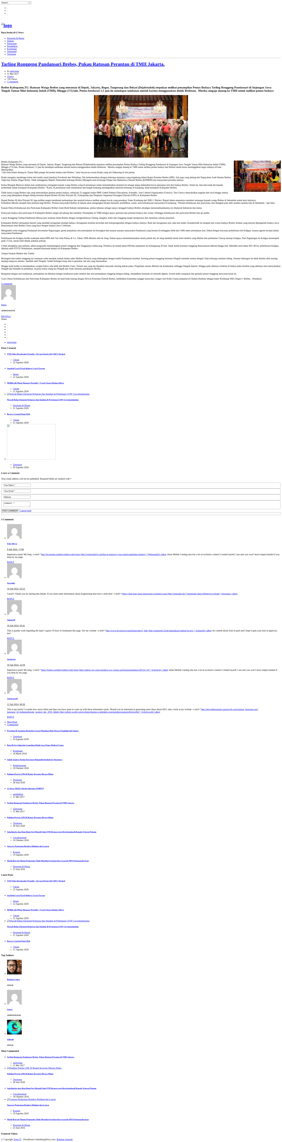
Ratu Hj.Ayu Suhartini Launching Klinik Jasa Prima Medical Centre (35, 745)
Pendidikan (12, 46)
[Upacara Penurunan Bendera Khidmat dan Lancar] (31, 1099)
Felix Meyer (12, 544)
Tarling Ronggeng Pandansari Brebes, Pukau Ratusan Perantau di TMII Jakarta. (83, 64)
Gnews (10, 76)
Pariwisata (12, 43)
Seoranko (11, 583)
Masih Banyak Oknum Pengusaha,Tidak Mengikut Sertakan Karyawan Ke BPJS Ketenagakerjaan (48, 861)
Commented (12, 724)
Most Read (12, 722)
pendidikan (18, 794)
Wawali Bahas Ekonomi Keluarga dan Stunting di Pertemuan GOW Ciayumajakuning (43, 400)
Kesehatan (12, 49)
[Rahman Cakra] (14, 973)
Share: (4, 319)
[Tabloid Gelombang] (6, 25)
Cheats (16, 360)
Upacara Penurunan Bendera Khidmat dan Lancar (28, 846)
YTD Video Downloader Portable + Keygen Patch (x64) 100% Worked (36, 354)
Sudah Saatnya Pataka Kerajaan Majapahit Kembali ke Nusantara (34, 759)
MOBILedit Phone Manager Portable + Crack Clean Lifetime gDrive (35, 383)
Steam (16, 374)
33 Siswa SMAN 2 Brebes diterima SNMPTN (25, 788)
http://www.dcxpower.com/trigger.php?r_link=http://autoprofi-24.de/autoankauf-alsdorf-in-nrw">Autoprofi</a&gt (158, 630)
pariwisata (14, 71)
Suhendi (10, 1039)
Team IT (17, 1139)
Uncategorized (19, 837)
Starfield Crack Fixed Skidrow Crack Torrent (26, 368)
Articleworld (12, 699)
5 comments (12, 81)
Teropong (11, 54)
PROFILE (6, 316)
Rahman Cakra (13, 979)
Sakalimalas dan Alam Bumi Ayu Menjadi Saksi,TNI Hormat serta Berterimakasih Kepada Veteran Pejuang (51, 832)
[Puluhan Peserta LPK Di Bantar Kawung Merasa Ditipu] (34, 1068)
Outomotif (12, 51)
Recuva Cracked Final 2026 (18, 414)
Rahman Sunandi (65, 1139)
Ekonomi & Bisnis (15, 38)
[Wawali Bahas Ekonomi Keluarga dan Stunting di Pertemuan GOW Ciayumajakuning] (48, 394)
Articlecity (11, 659)
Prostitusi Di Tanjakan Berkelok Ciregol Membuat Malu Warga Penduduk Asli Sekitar (43, 731)
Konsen (16, 852)
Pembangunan (19, 765)
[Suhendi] (14, 1033)
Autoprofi (11, 620)
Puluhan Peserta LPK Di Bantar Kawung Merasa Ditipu (30, 774)
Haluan (10, 41)
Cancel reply (26, 510)
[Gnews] (8, 299)
